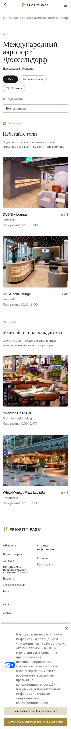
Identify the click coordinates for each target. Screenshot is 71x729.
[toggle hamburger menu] (65, 5)
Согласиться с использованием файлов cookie (35, 722)
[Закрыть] (66, 628)
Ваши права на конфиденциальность (35, 711)
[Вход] (5, 5)
